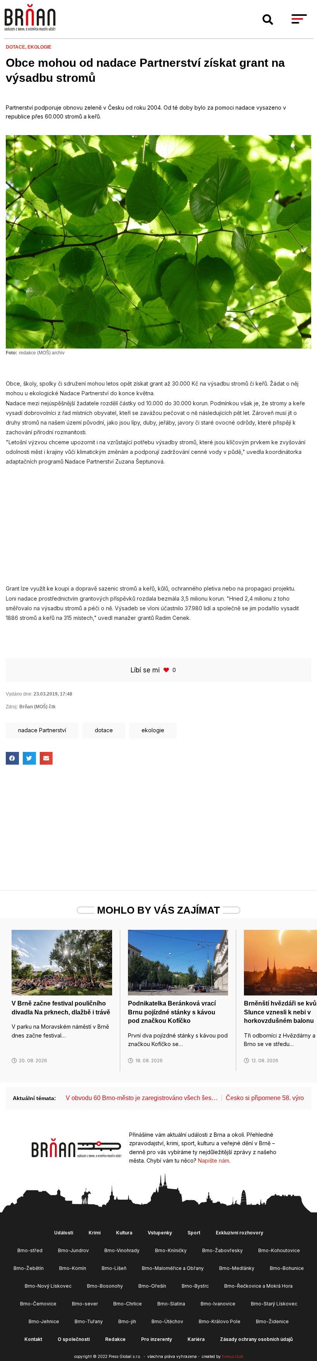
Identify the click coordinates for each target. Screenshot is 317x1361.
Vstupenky (160, 1233)
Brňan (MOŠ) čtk (37, 706)
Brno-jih (127, 1321)
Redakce (115, 1339)
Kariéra (196, 1339)
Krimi (95, 1233)
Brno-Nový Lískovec (48, 1286)
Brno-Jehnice (44, 1321)
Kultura (124, 1233)
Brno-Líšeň (114, 1268)
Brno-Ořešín (152, 1286)
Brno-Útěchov (167, 1321)
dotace (104, 730)
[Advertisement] (158, 521)
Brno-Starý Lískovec (274, 1304)
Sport (193, 1233)
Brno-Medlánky (236, 1268)
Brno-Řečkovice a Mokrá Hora (258, 1286)
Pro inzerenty (156, 1339)
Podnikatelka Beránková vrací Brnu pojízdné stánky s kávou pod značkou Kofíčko (172, 1012)
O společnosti (74, 1339)
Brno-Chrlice (127, 1304)
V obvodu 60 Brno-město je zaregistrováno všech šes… (142, 1098)
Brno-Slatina (171, 1304)
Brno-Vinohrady (122, 1250)
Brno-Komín (72, 1268)
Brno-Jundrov (73, 1250)
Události (63, 1233)
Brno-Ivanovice (218, 1304)
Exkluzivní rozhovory (239, 1233)
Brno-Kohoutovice (279, 1250)
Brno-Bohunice (287, 1268)
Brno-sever (85, 1304)
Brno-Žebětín (29, 1268)
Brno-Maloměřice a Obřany (173, 1268)
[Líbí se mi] (167, 670)
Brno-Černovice (38, 1304)
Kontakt (33, 1339)
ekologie (39, 47)
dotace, (16, 47)
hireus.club (232, 1356)
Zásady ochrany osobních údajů (256, 1339)
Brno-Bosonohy (105, 1286)
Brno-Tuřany (89, 1321)
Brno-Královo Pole (219, 1321)
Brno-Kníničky (171, 1250)
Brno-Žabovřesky (222, 1250)
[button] (268, 19)
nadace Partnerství (42, 730)
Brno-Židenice (272, 1321)
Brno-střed (30, 1250)
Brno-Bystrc (195, 1286)
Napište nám (213, 1160)
